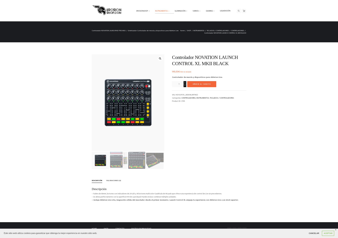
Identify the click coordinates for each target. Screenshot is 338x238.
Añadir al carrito (202, 84)
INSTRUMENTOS (198, 31)
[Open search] (239, 11)
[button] (160, 58)
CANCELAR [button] (314, 233)
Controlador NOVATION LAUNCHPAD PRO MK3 (109, 30)
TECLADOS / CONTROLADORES (218, 31)
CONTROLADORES (237, 31)
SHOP (189, 31)
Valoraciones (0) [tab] (113, 180)
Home (182, 31)
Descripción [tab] (97, 180)
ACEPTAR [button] (328, 233)
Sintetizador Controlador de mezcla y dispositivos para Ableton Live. (153, 30)
